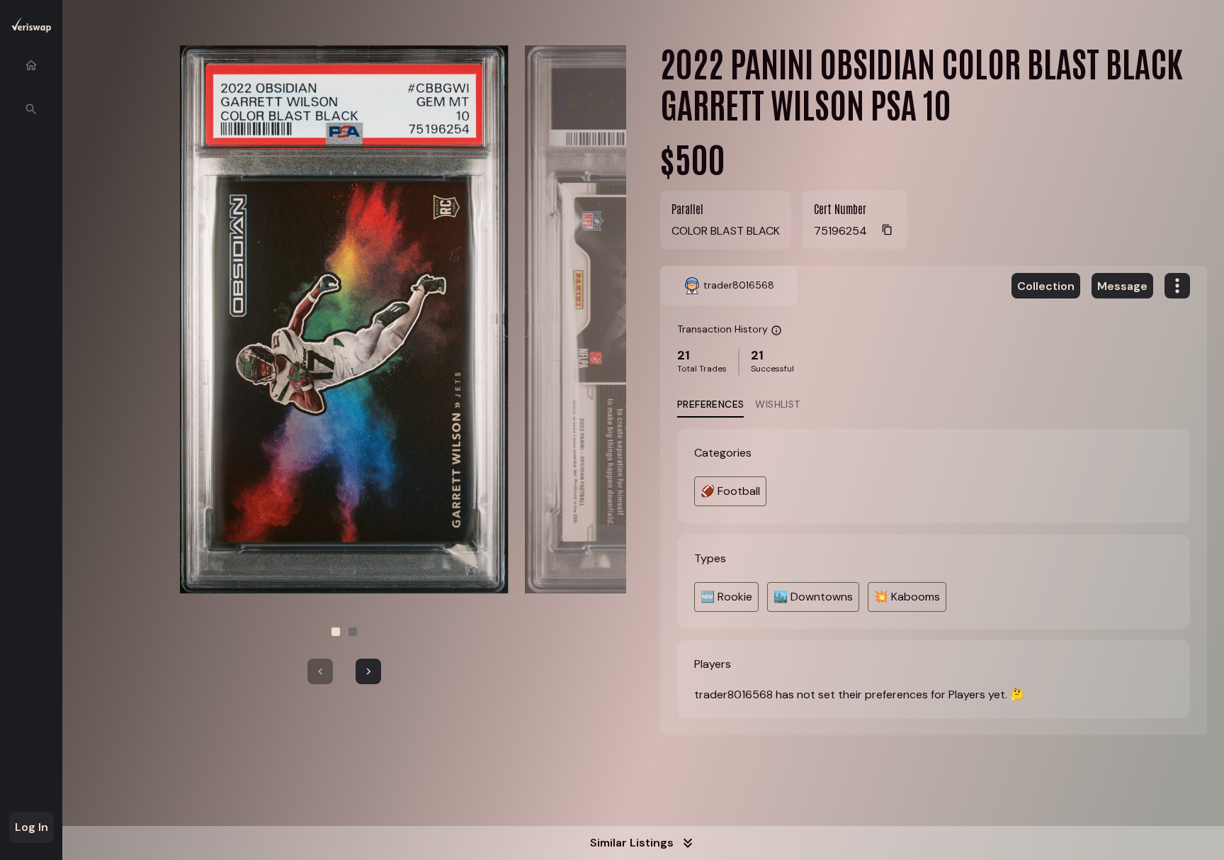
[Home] (31, 65)
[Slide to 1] (336, 631)
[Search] (31, 109)
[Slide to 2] (352, 631)
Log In (31, 827)
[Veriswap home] (31, 27)
